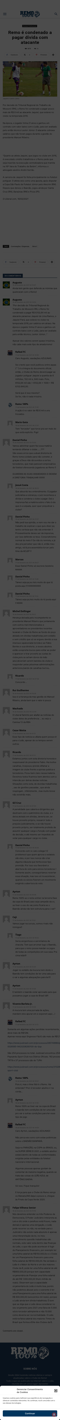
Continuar (30, 1413)
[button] (55, 1390)
